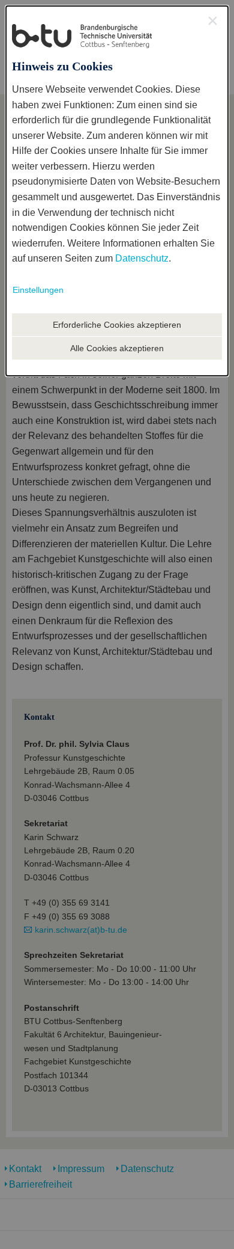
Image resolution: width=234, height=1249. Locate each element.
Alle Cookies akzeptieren (117, 348)
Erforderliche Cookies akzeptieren (117, 325)
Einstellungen (38, 290)
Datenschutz (142, 258)
